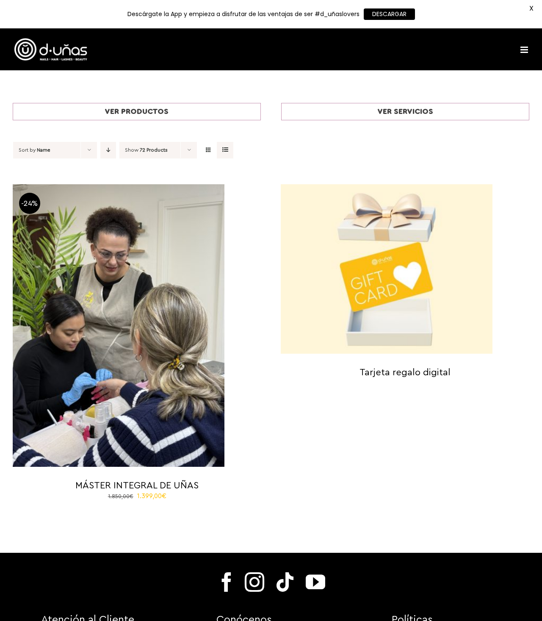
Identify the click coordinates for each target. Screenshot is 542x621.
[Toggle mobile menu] (524, 49)
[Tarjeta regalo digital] (386, 189)
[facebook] (226, 582)
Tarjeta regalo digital (405, 372)
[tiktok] (285, 582)
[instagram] (254, 582)
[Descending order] (108, 150)
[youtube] (315, 582)
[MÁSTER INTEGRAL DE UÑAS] (118, 189)
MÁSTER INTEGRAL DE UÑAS (137, 485)
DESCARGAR (389, 14)
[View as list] (225, 150)
